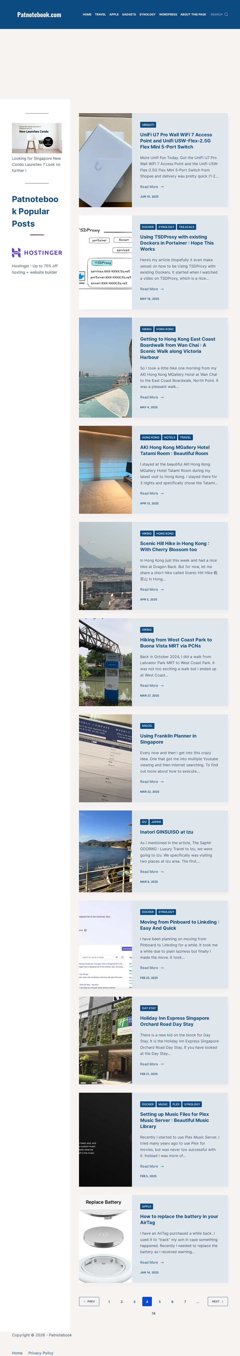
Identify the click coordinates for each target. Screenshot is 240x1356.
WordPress (168, 14)
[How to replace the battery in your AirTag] (105, 1239)
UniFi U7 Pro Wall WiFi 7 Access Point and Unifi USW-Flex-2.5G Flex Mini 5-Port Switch (176, 141)
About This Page (193, 14)
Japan (156, 822)
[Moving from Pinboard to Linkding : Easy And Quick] (105, 944)
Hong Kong (165, 329)
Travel (100, 14)
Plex (176, 1104)
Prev (91, 1301)
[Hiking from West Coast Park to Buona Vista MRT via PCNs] (105, 662)
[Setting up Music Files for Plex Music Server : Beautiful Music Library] (105, 1140)
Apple (114, 14)
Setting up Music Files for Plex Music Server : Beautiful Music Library (174, 1120)
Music (163, 1104)
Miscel (147, 725)
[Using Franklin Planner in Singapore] (105, 758)
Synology (147, 14)
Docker (148, 227)
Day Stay (149, 1008)
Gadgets (129, 14)
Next (216, 1301)
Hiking (147, 329)
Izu (144, 822)
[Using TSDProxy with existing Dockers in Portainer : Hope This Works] (105, 262)
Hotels (169, 437)
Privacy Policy (40, 1353)
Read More (149, 187)
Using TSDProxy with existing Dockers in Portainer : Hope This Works (177, 243)
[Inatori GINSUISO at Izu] (105, 851)
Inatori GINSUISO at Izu (166, 832)
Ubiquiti (148, 125)
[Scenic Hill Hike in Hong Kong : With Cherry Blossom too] (105, 566)
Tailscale (186, 227)
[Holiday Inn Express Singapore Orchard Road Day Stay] (105, 1041)
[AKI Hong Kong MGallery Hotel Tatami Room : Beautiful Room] (105, 470)
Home (87, 14)
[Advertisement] (120, 64)
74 (153, 1313)
